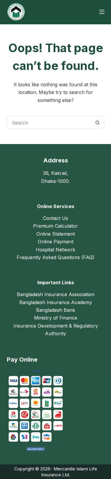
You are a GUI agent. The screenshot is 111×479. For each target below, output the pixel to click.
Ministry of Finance (55, 318)
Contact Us (55, 218)
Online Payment (55, 242)
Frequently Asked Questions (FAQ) (55, 257)
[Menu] (101, 12)
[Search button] (97, 122)
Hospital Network (55, 250)
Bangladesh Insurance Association (55, 294)
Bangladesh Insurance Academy (55, 302)
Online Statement (55, 234)
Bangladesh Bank (55, 310)
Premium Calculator (55, 226)
